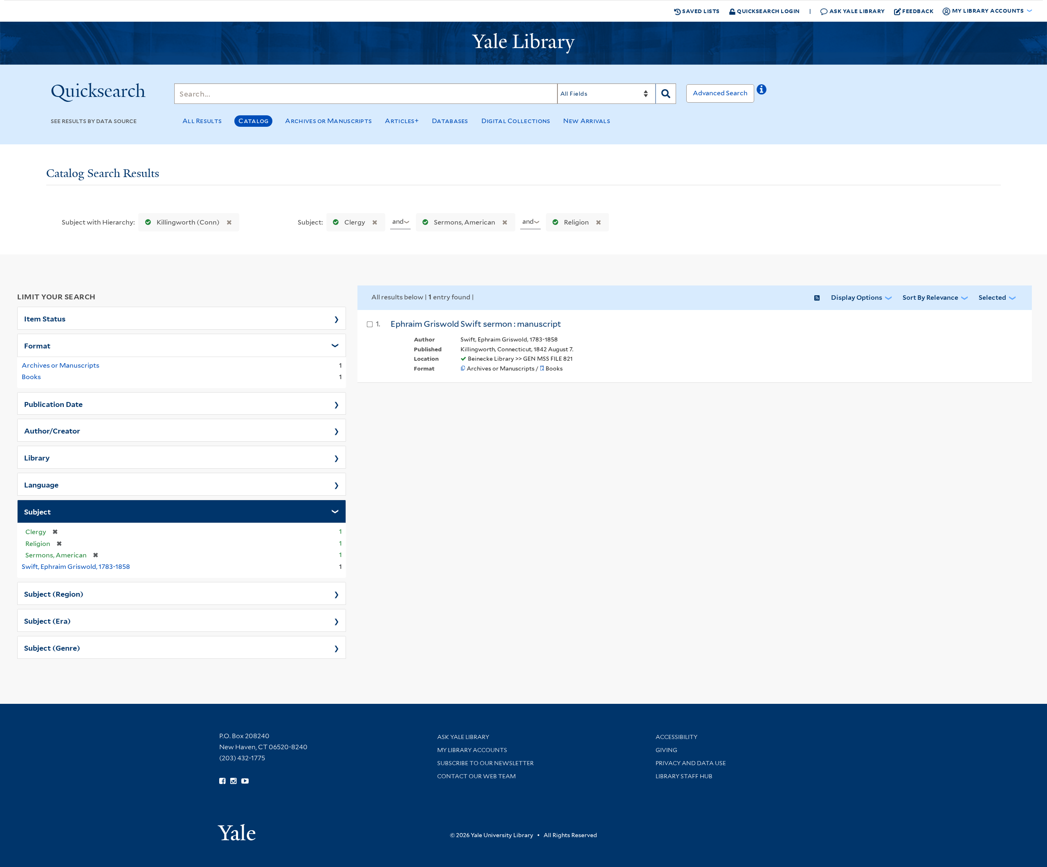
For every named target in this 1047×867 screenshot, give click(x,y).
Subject (37, 511)
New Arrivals (586, 121)
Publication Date (53, 404)
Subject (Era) (47, 620)
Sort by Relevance (930, 297)
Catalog (253, 121)
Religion (576, 222)
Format (37, 345)
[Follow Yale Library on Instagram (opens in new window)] (233, 781)
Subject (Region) (53, 593)
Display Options (856, 297)
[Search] (666, 93)
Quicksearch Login (768, 11)
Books (31, 377)
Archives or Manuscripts (328, 121)
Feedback (917, 11)
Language (41, 484)
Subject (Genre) (52, 647)
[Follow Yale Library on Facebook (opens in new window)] (222, 781)
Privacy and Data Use (691, 763)
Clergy (354, 222)
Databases (450, 121)
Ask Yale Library (856, 11)
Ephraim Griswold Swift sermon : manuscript (476, 324)
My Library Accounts (472, 750)
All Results (202, 121)
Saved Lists (700, 11)
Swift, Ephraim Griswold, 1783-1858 (76, 567)
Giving (666, 750)
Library (37, 457)
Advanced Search (720, 93)
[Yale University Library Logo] (523, 43)
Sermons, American (465, 222)
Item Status (44, 318)
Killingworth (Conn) (188, 222)
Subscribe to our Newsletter (485, 763)
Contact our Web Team (476, 776)
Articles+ (402, 121)
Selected (992, 297)
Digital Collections (515, 121)
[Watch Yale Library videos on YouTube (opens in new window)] (245, 781)
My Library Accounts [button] (987, 10)
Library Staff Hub (684, 776)
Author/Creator (52, 430)
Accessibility (676, 737)
